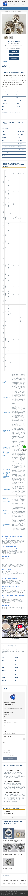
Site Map (14, 891)
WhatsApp (14, 55)
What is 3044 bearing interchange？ (14, 45)
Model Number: (6, 92)
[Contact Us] (24, 448)
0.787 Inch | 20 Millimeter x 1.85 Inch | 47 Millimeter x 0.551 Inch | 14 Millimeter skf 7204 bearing (6, 451)
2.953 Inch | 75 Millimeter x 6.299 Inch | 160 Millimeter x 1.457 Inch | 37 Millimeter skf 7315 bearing (6, 473)
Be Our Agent (14, 58)
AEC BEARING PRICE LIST (14, 48)
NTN (3, 664)
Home (2, 11)
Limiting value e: (6, 155)
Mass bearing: (5, 95)
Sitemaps (18, 891)
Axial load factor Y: (7, 152)
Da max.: (4, 100)
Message (5, 746)
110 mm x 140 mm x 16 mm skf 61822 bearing (6, 500)
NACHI (4, 677)
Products (6, 11)
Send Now (10, 759)
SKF (3, 661)
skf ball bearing (6, 397)
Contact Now (14, 51)
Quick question (7, 736)
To (4, 725)
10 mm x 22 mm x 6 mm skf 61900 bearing (6, 512)
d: (2, 109)
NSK (3, 657)
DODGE (4, 681)
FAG (3, 667)
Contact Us (8, 891)
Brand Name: (5, 89)
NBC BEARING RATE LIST (12, 770)
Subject (5, 731)
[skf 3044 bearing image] (14, 25)
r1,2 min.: (4, 103)
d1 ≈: (3, 106)
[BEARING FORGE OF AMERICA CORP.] (4, 3)
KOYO (3, 674)
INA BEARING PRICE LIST (12, 792)
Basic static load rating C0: (9, 112)
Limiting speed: (6, 115)
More (13, 817)
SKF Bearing (11, 11)
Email (4, 720)
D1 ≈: (3, 97)
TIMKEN (4, 671)
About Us (3, 891)
